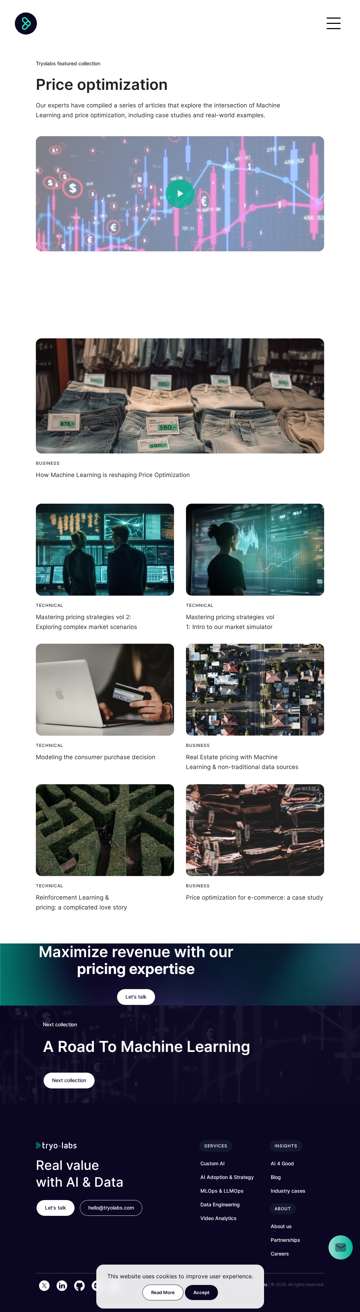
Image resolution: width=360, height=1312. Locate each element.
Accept (201, 1292)
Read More (163, 1292)
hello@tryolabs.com (111, 1208)
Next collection (69, 1080)
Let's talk (136, 997)
